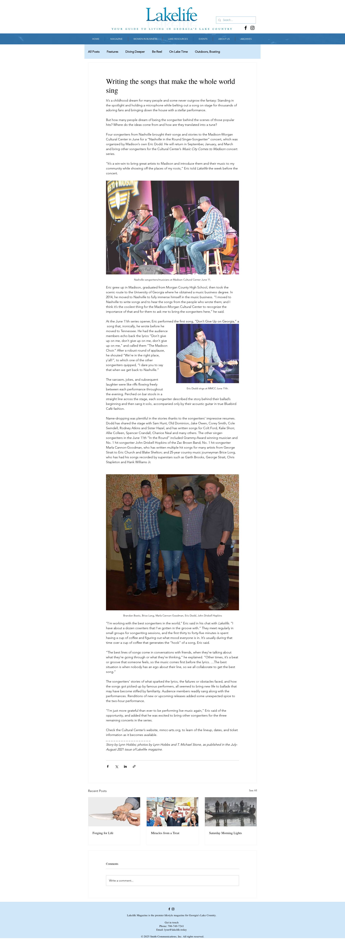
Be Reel (157, 51)
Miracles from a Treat (165, 833)
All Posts (94, 51)
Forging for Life (103, 833)
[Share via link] (134, 766)
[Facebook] (245, 28)
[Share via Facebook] (107, 766)
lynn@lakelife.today (175, 929)
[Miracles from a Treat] (173, 811)
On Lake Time (178, 51)
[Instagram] (252, 28)
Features (112, 51)
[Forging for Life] (114, 811)
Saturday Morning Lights (225, 833)
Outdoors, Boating (207, 51)
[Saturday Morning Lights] (231, 811)
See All (253, 790)
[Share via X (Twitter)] (116, 766)
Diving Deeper (135, 51)
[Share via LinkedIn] (125, 766)
